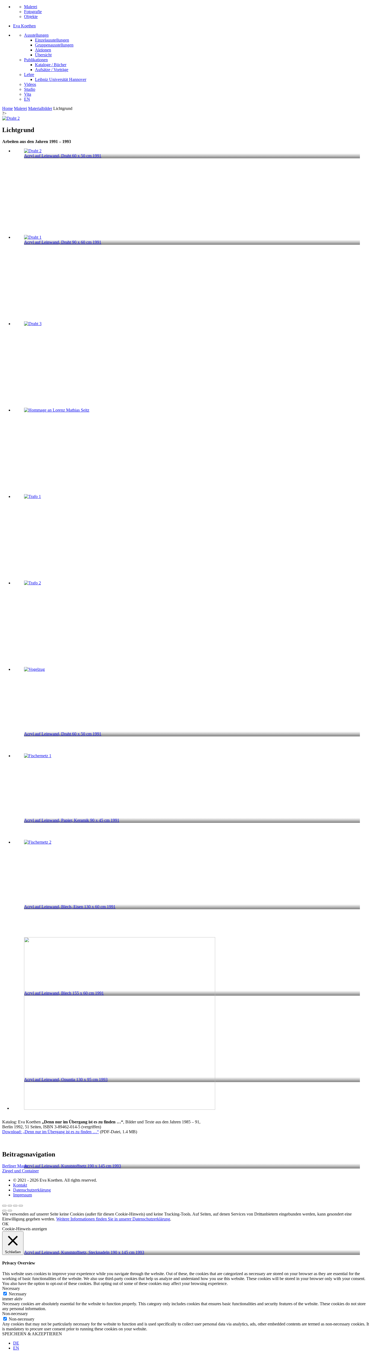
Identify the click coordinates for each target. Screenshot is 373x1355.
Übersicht (43, 55)
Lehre (29, 74)
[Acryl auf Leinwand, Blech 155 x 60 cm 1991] (192, 622)
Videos (30, 84)
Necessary (17, 1294)
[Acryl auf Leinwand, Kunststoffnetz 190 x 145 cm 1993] (192, 794)
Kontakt (20, 1185)
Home (7, 108)
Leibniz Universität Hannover (60, 79)
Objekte (31, 16)
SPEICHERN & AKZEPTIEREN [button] (32, 1333)
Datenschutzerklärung (32, 1190)
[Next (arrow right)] (10, 1210)
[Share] (10, 1206)
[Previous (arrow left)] (4, 1210)
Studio (29, 89)
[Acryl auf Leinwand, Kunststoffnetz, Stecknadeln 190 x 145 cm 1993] (192, 881)
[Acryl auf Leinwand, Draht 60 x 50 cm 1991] (192, 362)
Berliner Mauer (15, 1166)
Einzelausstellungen (52, 40)
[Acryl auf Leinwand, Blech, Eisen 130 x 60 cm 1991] (192, 535)
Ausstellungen (36, 35)
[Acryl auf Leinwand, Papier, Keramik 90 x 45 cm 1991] (192, 449)
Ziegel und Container (20, 1170)
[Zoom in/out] (21, 1206)
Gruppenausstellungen (54, 45)
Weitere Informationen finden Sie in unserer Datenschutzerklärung (113, 1219)
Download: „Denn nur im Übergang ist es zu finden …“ (50, 1131)
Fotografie (33, 11)
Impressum (22, 1195)
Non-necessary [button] (15, 1313)
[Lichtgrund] (11, 118)
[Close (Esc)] (4, 1206)
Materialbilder (40, 108)
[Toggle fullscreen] (15, 1206)
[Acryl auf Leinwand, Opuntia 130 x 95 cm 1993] (192, 708)
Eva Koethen (24, 26)
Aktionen (43, 50)
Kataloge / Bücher (50, 64)
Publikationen (36, 59)
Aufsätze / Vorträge (51, 69)
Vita (27, 94)
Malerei (30, 6)
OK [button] (5, 1224)
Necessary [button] (11, 1288)
